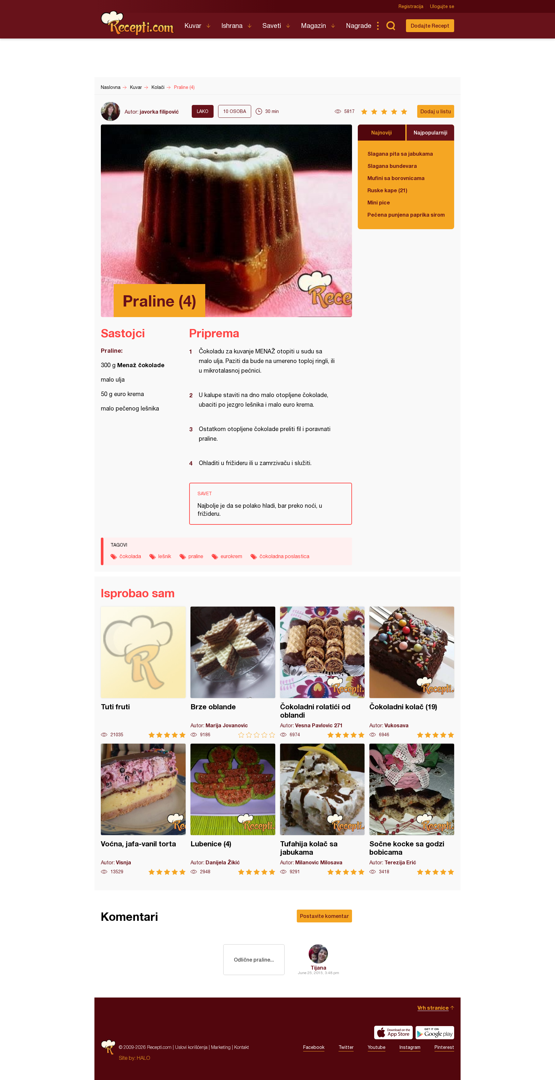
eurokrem (231, 556)
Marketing (221, 1047)
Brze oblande (232, 672)
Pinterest (444, 1047)
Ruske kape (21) (387, 190)
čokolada (130, 556)
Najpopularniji (430, 132)
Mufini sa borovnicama (396, 178)
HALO (143, 1058)
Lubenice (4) (232, 809)
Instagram (410, 1047)
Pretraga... (390, 25)
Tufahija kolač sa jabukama (322, 809)
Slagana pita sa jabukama (400, 154)
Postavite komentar (324, 916)
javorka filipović (159, 111)
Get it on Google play (435, 1032)
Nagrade (358, 25)
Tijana (318, 967)
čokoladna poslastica (284, 556)
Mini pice (378, 202)
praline (196, 556)
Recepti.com (138, 23)
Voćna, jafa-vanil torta (143, 809)
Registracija (411, 6)
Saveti (271, 25)
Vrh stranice (433, 1008)
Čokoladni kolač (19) (411, 672)
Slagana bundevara (392, 166)
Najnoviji (381, 132)
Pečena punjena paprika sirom (406, 215)
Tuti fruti (143, 672)
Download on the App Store (393, 1032)
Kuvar (192, 25)
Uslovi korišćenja (191, 1047)
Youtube (376, 1047)
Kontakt (241, 1047)
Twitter (346, 1047)
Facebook (313, 1047)
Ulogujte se (442, 6)
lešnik (164, 556)
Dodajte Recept (430, 25)
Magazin (313, 25)
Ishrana (231, 25)
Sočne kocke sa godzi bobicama (411, 809)
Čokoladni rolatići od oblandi (322, 672)
